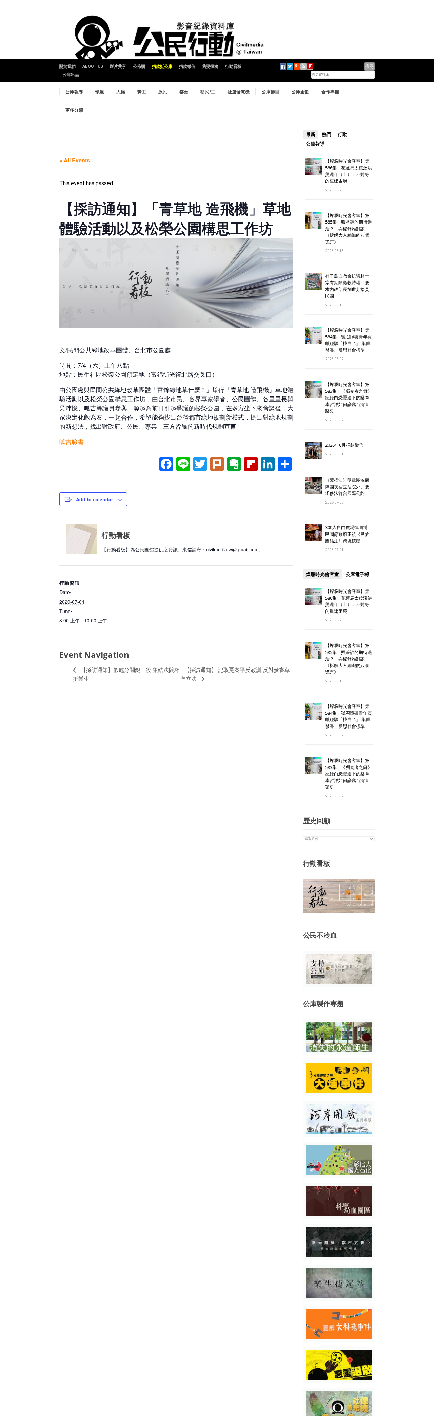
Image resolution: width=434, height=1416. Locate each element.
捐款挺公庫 (162, 66)
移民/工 (207, 92)
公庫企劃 (300, 92)
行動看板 (233, 66)
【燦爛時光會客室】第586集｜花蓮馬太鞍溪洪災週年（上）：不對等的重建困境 (348, 171)
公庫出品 (71, 74)
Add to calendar (94, 499)
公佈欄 (139, 66)
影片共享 (118, 66)
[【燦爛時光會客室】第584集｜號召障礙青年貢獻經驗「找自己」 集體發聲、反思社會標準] (313, 335)
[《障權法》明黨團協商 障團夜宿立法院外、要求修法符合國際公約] (313, 485)
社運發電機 (239, 92)
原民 (162, 92)
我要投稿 (210, 66)
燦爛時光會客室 (322, 574)
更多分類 (74, 110)
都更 (183, 92)
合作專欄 (330, 92)
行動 (342, 134)
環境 (99, 92)
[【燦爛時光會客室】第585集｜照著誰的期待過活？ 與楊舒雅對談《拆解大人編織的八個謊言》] (313, 220)
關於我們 (67, 66)
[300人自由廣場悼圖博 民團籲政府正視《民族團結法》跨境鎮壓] (313, 532)
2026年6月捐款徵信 (344, 445)
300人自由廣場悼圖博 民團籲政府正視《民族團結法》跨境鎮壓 (348, 534)
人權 (120, 92)
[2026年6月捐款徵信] (313, 450)
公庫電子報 (357, 574)
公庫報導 (74, 92)
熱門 (326, 134)
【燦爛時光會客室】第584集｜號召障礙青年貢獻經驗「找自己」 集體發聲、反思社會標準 (348, 340)
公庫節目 (270, 92)
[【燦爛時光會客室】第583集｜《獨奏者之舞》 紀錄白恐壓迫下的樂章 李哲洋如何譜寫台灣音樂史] (313, 389)
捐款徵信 (187, 66)
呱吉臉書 (71, 441)
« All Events (74, 160)
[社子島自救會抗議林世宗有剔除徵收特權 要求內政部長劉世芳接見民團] (313, 281)
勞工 (141, 92)
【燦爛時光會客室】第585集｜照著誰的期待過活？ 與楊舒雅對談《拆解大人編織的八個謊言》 (348, 228)
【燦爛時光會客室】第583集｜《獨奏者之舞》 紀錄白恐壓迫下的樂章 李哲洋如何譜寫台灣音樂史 (348, 397)
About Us (92, 66)
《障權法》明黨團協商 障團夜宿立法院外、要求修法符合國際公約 (349, 486)
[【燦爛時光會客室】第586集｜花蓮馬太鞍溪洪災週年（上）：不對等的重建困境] (313, 166)
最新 (310, 134)
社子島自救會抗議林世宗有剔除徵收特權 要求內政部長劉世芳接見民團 (347, 286)
